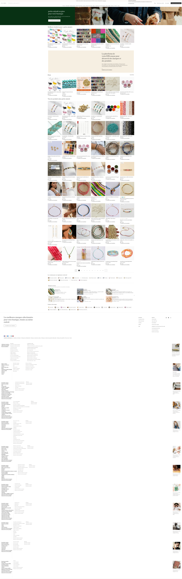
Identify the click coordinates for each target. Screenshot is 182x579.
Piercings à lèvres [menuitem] (21, 468)
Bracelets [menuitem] (3, 468)
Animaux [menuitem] (3, 371)
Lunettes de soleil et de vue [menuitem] (17, 431)
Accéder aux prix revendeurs (107, 69)
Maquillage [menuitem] (3, 454)
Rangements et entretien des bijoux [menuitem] (8, 474)
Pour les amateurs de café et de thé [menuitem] (33, 351)
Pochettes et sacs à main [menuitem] (17, 423)
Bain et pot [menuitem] (16, 505)
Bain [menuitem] (14, 365)
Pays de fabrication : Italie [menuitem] (31, 360)
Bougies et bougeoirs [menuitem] (16, 368)
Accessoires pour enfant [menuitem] (6, 514)
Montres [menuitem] (14, 436)
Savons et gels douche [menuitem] (16, 452)
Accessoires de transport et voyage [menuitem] (19, 523)
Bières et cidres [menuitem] (15, 402)
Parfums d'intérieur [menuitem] (29, 363)
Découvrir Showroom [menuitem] (5, 423)
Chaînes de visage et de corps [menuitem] (23, 467)
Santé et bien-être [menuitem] (5, 452)
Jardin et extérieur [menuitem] (16, 369)
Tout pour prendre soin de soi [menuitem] (15, 360)
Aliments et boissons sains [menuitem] (31, 348)
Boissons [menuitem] (3, 406)
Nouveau (122, 29)
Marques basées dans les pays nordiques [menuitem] (33, 359)
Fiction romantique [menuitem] (16, 564)
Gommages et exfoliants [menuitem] (17, 451)
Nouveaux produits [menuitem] (16, 364)
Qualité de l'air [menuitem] (17, 502)
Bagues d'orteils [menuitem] (20, 471)
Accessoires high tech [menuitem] (16, 432)
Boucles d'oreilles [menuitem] (5, 472)
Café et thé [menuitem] (3, 408)
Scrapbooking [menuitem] (17, 487)
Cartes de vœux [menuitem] (4, 490)
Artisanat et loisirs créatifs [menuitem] (6, 486)
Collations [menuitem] (3, 414)
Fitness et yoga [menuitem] (4, 449)
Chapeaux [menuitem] (14, 427)
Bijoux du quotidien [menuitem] (13, 359)
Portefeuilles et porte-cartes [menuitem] (17, 435)
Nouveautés (68, 5)
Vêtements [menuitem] (3, 427)
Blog (155, 3)
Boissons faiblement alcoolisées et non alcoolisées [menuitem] (21, 406)
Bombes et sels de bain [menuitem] (17, 445)
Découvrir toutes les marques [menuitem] (7, 397)
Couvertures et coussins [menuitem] (29, 368)
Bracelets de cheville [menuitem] (21, 464)
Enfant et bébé (108, 5)
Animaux (112, 5)
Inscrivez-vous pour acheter (176, 3)
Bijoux (94, 5)
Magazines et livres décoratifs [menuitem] (7, 569)
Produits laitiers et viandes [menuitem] (6, 412)
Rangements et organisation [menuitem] (30, 367)
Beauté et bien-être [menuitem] (5, 367)
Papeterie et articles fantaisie (100, 5)
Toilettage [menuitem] (14, 532)
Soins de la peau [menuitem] (4, 457)
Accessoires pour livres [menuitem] (6, 570)
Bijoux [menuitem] (3, 368)
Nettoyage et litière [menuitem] (16, 524)
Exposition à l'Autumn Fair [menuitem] (14, 351)
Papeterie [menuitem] (3, 492)
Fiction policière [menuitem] (16, 563)
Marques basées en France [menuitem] (31, 356)
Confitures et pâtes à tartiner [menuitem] (7, 413)
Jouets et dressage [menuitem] (16, 535)
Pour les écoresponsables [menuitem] (14, 355)
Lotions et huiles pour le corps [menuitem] (18, 447)
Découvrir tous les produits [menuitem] (6, 398)
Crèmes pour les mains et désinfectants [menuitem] (19, 448)
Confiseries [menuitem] (4, 411)
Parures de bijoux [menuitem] (5, 473)
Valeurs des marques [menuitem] (5, 345)
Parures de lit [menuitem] (15, 367)
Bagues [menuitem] (3, 476)
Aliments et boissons (79, 5)
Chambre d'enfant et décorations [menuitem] (7, 510)
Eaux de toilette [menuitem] (15, 544)
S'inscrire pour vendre (160, 3)
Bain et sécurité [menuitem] (4, 506)
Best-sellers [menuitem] (4, 562)
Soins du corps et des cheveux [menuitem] (19, 506)
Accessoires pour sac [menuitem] (16, 439)
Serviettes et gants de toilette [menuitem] (19, 510)
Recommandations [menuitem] (5, 346)
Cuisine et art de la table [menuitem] (30, 365)
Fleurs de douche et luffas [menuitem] (17, 449)
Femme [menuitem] (3, 366)
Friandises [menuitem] (15, 536)
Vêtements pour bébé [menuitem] (5, 515)
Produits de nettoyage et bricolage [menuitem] (31, 364)
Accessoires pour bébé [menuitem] (6, 513)
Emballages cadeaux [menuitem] (5, 488)
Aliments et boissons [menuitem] (5, 364)
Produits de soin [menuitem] (4, 545)
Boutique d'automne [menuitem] (13, 348)
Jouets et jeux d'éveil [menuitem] (5, 512)
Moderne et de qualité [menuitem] (30, 344)
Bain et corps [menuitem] (4, 448)
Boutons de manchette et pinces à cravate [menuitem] (9, 471)
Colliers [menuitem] (3, 475)
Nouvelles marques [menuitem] (16, 363)
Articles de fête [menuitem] (4, 491)
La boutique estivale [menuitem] (13, 347)
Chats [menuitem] (3, 524)
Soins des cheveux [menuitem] (5, 453)
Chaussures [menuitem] (4, 548)
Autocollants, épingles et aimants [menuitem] (8, 493)
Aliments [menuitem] (14, 531)
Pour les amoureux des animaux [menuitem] (15, 356)
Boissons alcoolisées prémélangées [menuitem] (19, 405)
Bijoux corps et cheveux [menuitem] (6, 467)
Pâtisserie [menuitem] (3, 405)
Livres (118, 5)
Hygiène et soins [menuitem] (4, 456)
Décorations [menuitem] (4, 389)
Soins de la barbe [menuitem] (16, 541)
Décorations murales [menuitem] (29, 369)
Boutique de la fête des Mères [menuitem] (15, 344)
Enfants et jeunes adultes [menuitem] (6, 568)
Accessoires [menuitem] (4, 424)
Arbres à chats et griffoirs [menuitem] (17, 528)
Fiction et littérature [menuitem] (5, 565)
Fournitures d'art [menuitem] (17, 483)
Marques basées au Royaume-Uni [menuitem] (32, 355)
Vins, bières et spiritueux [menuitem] (6, 404)
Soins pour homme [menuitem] (5, 455)
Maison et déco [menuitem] (4, 363)
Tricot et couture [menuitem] (17, 486)
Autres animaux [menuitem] (4, 527)
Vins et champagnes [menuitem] (16, 401)
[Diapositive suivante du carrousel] (134, 295)
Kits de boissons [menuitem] (15, 409)
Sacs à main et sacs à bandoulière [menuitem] (18, 440)
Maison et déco (72, 5)
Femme (84, 5)
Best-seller (78, 204)
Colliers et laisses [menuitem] (16, 527)
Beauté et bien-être (89, 5)
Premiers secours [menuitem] (17, 509)
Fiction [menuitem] (14, 560)
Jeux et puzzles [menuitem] (4, 487)
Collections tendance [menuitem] (5, 344)
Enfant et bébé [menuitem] (4, 370)
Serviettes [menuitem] (16, 387)
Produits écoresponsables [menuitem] (6, 563)
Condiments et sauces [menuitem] (6, 410)
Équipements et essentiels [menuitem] (6, 507)
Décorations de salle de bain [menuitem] (19, 383)
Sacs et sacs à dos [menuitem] (16, 420)
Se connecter (167, 3)
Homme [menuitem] (3, 372)
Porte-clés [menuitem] (14, 428)
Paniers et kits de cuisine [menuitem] (6, 415)
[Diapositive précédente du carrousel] (47, 295)
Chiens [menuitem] (3, 526)
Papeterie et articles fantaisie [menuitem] (7, 369)
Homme (115, 5)
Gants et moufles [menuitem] (16, 424)
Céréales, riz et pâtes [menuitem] (5, 407)
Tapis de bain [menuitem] (17, 384)
